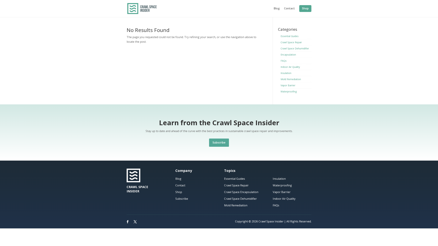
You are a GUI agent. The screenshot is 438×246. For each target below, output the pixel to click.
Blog (277, 8)
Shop (305, 8)
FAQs (284, 60)
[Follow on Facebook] (128, 222)
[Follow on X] (135, 222)
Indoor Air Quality (290, 67)
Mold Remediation (291, 79)
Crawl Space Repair (291, 42)
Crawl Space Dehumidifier (295, 48)
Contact (289, 8)
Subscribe (219, 142)
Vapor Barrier (288, 85)
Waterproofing (289, 91)
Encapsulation (288, 54)
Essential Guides (290, 36)
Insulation (286, 73)
